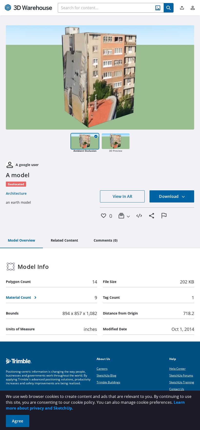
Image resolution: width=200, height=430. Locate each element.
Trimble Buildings (108, 382)
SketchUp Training (181, 382)
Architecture (16, 193)
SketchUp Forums (181, 375)
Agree (17, 421)
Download (169, 196)
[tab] (21, 240)
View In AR (122, 196)
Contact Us (176, 389)
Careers (102, 369)
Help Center (177, 369)
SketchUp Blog (106, 375)
